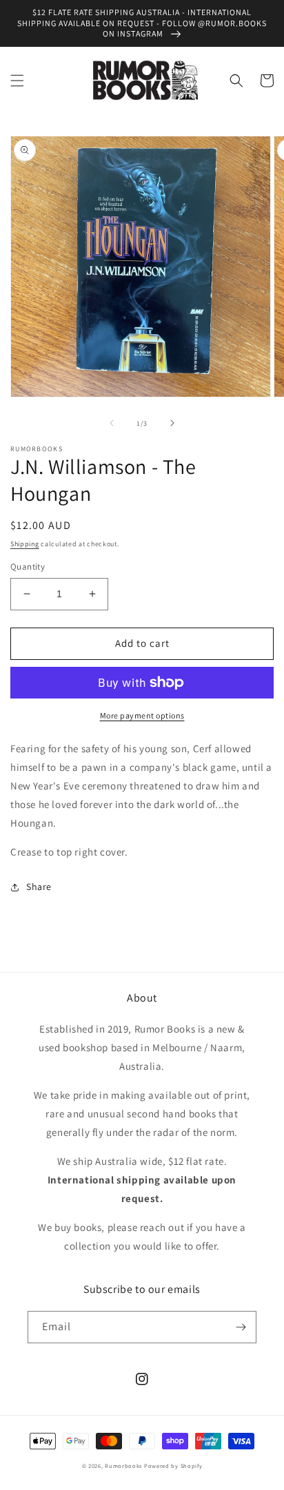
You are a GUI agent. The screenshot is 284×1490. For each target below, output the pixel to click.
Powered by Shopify (173, 1465)
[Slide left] (112, 423)
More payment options (142, 715)
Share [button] (39, 886)
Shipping (24, 543)
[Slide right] (172, 423)
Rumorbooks (123, 1465)
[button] (17, 80)
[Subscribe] (240, 1327)
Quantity (27, 566)
